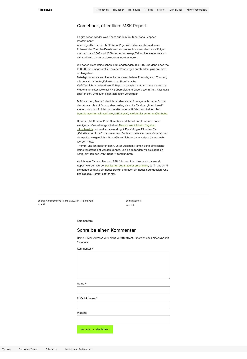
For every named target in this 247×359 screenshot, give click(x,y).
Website (82, 312)
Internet (130, 205)
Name (81, 283)
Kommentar (85, 248)
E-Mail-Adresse (87, 298)
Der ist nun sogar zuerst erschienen (126, 165)
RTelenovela (86, 200)
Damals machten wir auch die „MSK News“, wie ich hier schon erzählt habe (122, 113)
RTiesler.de (45, 9)
